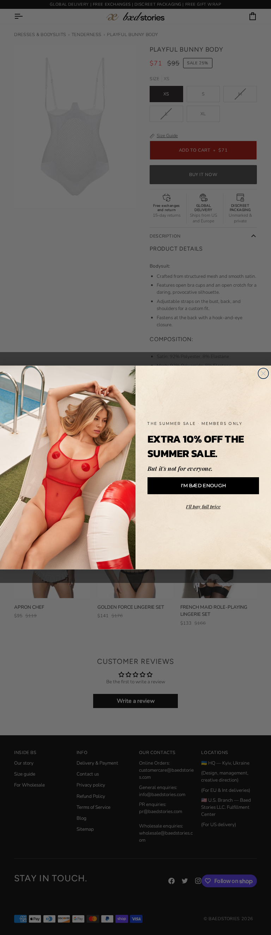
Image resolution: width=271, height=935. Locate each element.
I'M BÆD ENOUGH (203, 486)
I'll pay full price (203, 506)
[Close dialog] (263, 373)
